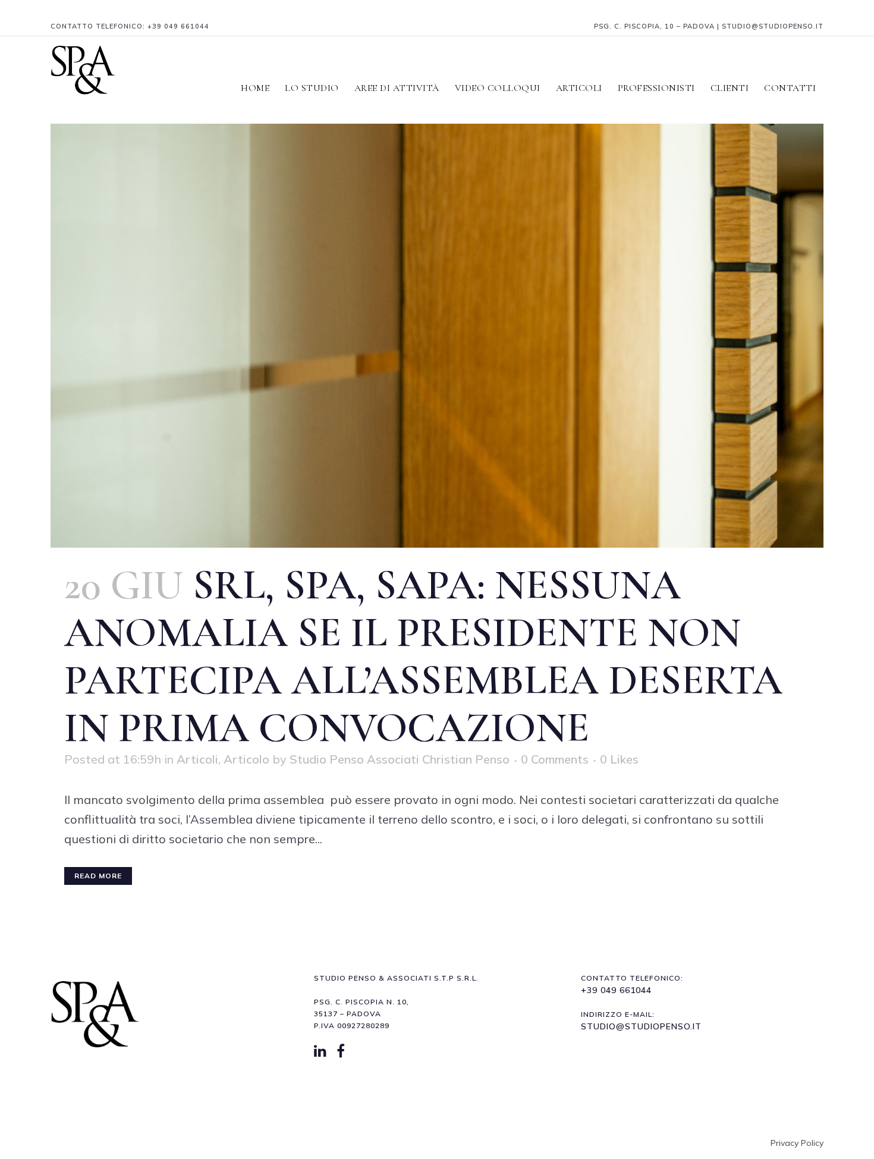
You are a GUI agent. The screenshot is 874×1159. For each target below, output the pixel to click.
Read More (98, 875)
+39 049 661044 (178, 26)
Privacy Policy (797, 1143)
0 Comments (555, 759)
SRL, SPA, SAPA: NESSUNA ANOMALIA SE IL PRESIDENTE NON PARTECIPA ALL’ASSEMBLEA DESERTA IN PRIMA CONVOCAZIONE (423, 656)
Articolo (246, 759)
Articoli (197, 759)
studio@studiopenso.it (641, 1026)
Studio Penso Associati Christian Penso (400, 759)
